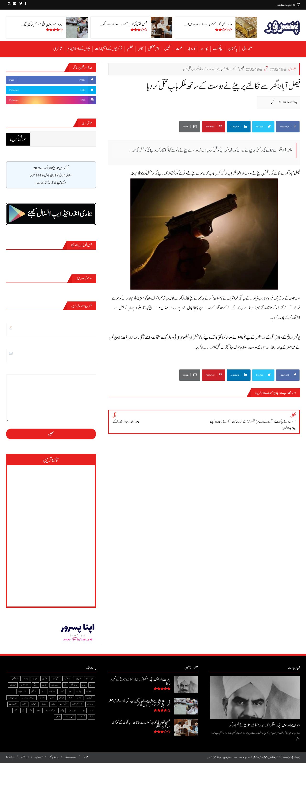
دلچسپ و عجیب (55, 684)
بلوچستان (35, 678)
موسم (70, 697)
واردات (42, 697)
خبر (65, 684)
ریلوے (44, 684)
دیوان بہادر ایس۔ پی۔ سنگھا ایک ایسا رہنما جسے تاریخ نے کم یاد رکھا (264, 725)
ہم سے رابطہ (39, 757)
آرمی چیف (78, 678)
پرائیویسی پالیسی (54, 757)
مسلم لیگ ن (90, 697)
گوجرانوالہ (82, 716)
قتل (273, 102)
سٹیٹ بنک (13, 684)
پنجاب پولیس (72, 710)
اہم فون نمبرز (10, 757)
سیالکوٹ (218, 48)
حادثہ (83, 684)
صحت (178, 48)
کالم (31, 710)
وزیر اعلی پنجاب (12, 697)
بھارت (25, 678)
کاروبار (191, 48)
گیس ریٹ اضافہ (69, 716)
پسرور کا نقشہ (25, 757)
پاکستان (232, 48)
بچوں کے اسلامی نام (78, 48)
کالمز (140, 48)
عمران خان (52, 691)
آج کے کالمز (89, 678)
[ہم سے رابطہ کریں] (14, 3)
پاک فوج (34, 704)
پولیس (62, 710)
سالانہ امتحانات (25, 684)
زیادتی (35, 684)
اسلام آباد (67, 678)
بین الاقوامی (15, 678)
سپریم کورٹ (89, 691)
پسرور (204, 48)
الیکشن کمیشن (56, 678)
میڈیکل (61, 697)
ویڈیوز (53, 704)
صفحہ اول (247, 48)
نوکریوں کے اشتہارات (108, 48)
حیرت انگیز (74, 684)
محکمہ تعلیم (33, 691)
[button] (9, 3)
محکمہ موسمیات (22, 691)
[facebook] (26, 3)
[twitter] (20, 3)
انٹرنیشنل (153, 48)
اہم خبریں (45, 678)
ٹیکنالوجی (44, 704)
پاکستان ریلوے (13, 704)
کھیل (167, 48)
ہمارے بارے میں (70, 757)
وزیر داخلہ (90, 704)
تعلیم (130, 48)
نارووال (52, 697)
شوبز (70, 691)
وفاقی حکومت (63, 704)
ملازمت (79, 697)
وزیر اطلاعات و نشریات (28, 697)
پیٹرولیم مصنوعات (50, 710)
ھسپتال (58, 716)
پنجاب (83, 710)
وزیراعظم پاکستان (77, 704)
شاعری (57, 48)
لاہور (42, 691)
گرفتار (91, 716)
